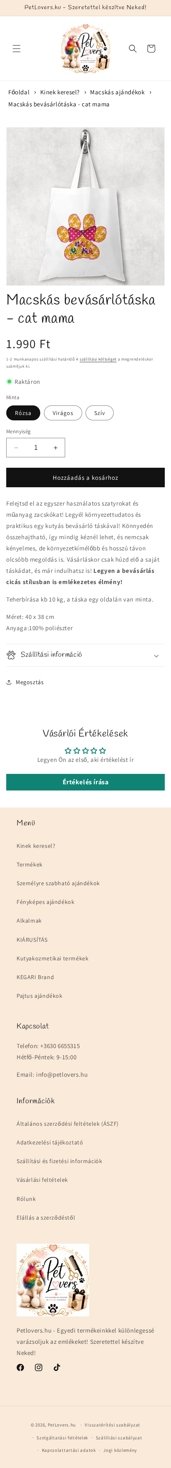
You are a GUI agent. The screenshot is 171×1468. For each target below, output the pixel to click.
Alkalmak (29, 920)
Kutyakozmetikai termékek (52, 958)
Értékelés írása (86, 782)
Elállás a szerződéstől (46, 1217)
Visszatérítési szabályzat (112, 1425)
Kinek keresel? (60, 92)
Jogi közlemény (120, 1450)
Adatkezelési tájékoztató (50, 1142)
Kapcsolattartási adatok (69, 1450)
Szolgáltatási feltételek (62, 1438)
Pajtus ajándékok (40, 995)
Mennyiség (18, 431)
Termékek (30, 864)
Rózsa (23, 413)
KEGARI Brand (35, 977)
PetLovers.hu (62, 1425)
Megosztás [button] (30, 682)
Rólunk (26, 1199)
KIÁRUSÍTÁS (32, 939)
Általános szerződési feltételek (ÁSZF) (68, 1123)
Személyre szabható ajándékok (58, 883)
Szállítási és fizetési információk (59, 1161)
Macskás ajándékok (117, 92)
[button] (16, 48)
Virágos (63, 413)
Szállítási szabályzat (119, 1438)
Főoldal (18, 92)
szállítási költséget (98, 359)
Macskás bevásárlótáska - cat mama (59, 104)
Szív (99, 413)
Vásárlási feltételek (42, 1179)
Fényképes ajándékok (45, 902)
